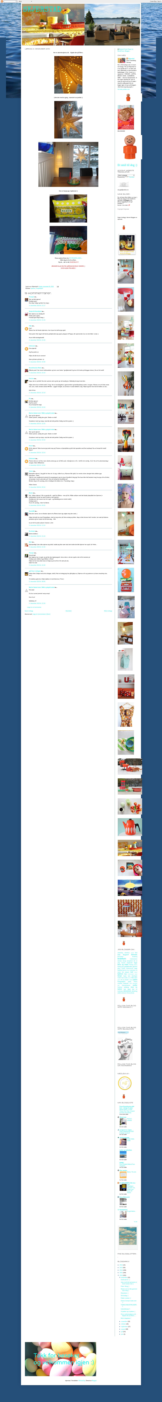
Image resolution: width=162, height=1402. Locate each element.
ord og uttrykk (125, 979)
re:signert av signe (126, 1130)
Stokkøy (120, 987)
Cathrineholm (133, 959)
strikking (126, 987)
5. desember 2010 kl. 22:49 (37, 565)
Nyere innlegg (29, 611)
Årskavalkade (130, 993)
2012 (121, 1270)
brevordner (120, 956)
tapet (129, 989)
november (124, 1321)
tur (136, 989)
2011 (121, 1272)
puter (129, 981)
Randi (31, 445)
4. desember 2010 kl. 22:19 (37, 392)
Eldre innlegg (108, 611)
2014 (121, 1265)
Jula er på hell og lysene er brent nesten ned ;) (129, 1283)
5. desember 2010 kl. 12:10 (37, 525)
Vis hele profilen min (124, 89)
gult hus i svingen (35, 571)
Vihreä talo (123, 1117)
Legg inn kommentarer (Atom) (41, 614)
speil (131, 983)
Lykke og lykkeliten (126, 1150)
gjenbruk (135, 966)
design (124, 961)
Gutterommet (129, 968)
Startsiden (69, 611)
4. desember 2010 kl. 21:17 (37, 305)
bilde (119, 954)
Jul (123, 972)
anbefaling (120, 952)
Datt (30, 542)
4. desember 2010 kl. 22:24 (37, 407)
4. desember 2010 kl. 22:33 (37, 423)
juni (122, 1334)
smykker (120, 983)
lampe (120, 976)
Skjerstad (131, 58)
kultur (136, 974)
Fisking (131, 964)
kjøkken (33, 288)
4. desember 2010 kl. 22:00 (37, 362)
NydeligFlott (123, 1209)
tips (133, 989)
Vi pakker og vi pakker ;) (128, 1311)
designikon (130, 961)
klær (125, 974)
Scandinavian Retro (35, 367)
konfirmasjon (131, 974)
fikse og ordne (123, 964)
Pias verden (123, 1170)
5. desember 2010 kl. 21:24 (37, 536)
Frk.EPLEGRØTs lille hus (127, 1183)
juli (122, 1331)
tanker (120, 989)
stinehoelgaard (124, 1137)
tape (125, 989)
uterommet (127, 991)
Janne (31, 471)
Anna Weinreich (125, 1197)
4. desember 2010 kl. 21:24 (37, 320)
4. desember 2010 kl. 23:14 (37, 452)
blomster (134, 955)
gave (122, 966)
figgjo (135, 962)
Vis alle (135, 1221)
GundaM (31, 511)
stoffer (135, 985)
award (132, 952)
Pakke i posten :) (126, 1298)
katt (131, 972)
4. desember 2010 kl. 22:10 (37, 372)
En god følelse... (131, 1211)
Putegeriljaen (39, 288)
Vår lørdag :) (124, 1295)
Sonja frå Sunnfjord (35, 311)
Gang (119, 966)
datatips (120, 961)
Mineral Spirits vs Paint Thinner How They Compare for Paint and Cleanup (127, 1111)
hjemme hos (125, 970)
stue (132, 987)
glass (119, 968)
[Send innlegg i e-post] (57, 286)
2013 (121, 1267)
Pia (30, 398)
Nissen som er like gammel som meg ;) (129, 1289)
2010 (121, 1275)
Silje (30, 326)
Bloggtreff (126, 954)
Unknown (32, 346)
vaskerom (123, 993)
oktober (123, 1324)
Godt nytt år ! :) (125, 1279)
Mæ (132, 977)
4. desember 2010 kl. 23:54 (37, 465)
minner (129, 977)
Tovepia (31, 297)
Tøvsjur (31, 553)
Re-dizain (32, 531)
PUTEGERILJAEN (75, 258)
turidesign (120, 991)
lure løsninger (132, 976)
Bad (136, 952)
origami (131, 979)
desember (124, 1277)
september (124, 1326)
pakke (135, 980)
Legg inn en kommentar (34, 607)
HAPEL (122, 1162)
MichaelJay (82, 1380)
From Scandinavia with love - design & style (127, 1107)
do (134, 961)
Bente (31, 493)
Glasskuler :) (124, 1293)
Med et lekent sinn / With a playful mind (41, 413)
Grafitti (123, 968)
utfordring (134, 991)
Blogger (94, 1380)
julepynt (127, 972)
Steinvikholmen (126, 985)
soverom (125, 983)
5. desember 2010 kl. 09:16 (37, 487)
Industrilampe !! (125, 1309)
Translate (131, 177)
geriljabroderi (128, 966)
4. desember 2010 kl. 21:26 (37, 340)
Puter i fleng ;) (125, 1286)
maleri (119, 977)
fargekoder (130, 962)
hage (135, 968)
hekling (120, 970)
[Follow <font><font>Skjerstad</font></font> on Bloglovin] (123, 1033)
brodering (134, 956)
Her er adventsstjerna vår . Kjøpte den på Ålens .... (129, 1314)
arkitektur (127, 952)
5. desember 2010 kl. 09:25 (37, 505)
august (123, 1329)
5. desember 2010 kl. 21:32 (37, 547)
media (125, 977)
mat (122, 977)
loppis (125, 976)
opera (119, 979)
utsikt (119, 993)
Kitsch (135, 972)
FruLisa (31, 378)
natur (135, 977)
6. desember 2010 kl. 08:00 (37, 581)
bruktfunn (122, 958)
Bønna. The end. (131, 1172)
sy (136, 987)
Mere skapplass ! (126, 1318)
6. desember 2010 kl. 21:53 (37, 603)
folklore (135, 964)
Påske (135, 981)
